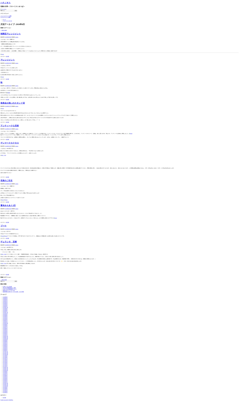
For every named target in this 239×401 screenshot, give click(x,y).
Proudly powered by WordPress (6, 399)
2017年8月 (5, 357)
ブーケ (3, 226)
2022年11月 (5, 312)
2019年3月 (5, 332)
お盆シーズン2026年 (7, 286)
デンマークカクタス (9, 143)
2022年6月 (5, 316)
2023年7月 (5, 311)
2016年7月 (5, 374)
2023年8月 (5, 310)
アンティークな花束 (9, 125)
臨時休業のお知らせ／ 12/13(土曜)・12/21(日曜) (13, 291)
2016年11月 (5, 368)
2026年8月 (5, 297)
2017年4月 (5, 362)
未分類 (7, 56)
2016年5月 (5, 376)
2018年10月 (5, 338)
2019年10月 (5, 323)
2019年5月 (5, 329)
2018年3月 (5, 348)
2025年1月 (5, 302)
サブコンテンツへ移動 (5, 17)
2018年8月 (5, 341)
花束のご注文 (6, 180)
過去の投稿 (3, 30)
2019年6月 (5, 328)
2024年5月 (5, 303)
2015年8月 (5, 388)
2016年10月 (5, 370)
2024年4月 (5, 304)
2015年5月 (5, 392)
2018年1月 (5, 350)
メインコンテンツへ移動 (5, 15)
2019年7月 (5, 327)
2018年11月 (5, 337)
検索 (1, 10)
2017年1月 (5, 366)
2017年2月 (5, 365)
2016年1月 (5, 382)
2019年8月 (5, 325)
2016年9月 (5, 371)
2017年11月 (5, 353)
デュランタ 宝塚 (8, 242)
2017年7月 (5, 358)
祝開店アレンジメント (10, 34)
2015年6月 (5, 391)
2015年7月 (5, 389)
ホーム (4, 19)
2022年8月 (5, 315)
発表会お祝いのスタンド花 (12, 103)
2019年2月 (5, 333)
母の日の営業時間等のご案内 (9, 287)
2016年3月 (5, 379)
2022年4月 (5, 317)
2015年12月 (5, 383)
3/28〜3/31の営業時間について (9, 289)
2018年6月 (5, 344)
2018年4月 (5, 346)
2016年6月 (5, 375)
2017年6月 (5, 359)
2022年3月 (5, 319)
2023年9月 (5, 308)
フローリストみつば (7, 20)
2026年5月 (5, 298)
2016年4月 (5, 378)
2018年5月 (5, 345)
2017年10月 (5, 354)
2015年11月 (5, 384)
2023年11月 (5, 307)
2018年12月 (5, 336)
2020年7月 (5, 320)
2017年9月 (5, 355)
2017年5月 (5, 361)
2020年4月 (5, 321)
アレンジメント (7, 60)
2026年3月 (5, 299)
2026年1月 (5, 301)
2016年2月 (5, 380)
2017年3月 (5, 363)
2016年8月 (5, 372)
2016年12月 (5, 367)
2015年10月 (5, 385)
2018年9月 (5, 340)
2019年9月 (5, 324)
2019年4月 (5, 331)
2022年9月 (5, 314)
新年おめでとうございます (9, 290)
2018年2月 (5, 349)
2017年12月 (5, 351)
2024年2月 (5, 306)
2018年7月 (5, 342)
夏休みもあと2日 (8, 205)
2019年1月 (5, 334)
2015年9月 (5, 387)
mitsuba (16, 37)
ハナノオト (5, 2)
